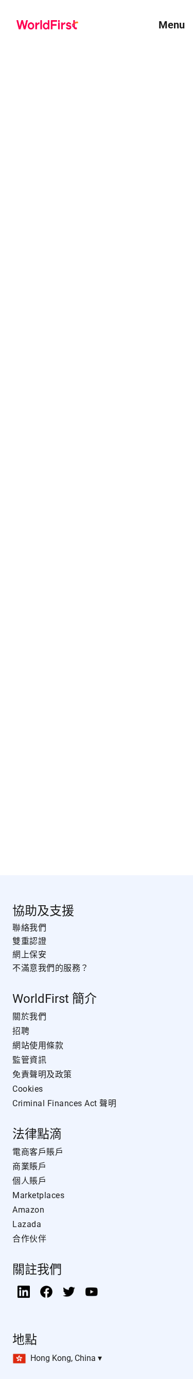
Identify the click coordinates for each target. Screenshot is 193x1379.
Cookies (27, 1089)
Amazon (28, 1210)
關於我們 (29, 1016)
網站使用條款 (37, 1045)
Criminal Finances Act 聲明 (64, 1103)
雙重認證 (29, 941)
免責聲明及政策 (42, 1074)
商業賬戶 (29, 1166)
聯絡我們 (29, 928)
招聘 (20, 1031)
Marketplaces (38, 1195)
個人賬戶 (29, 1181)
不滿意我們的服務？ (50, 968)
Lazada (26, 1224)
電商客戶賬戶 (37, 1152)
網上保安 (29, 954)
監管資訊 (29, 1060)
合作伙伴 (29, 1239)
